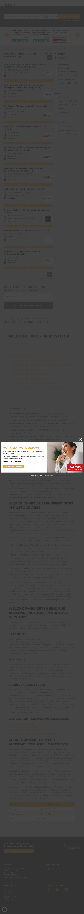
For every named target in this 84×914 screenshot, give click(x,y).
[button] (4, 909)
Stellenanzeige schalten (13, 467)
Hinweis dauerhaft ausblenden (42, 476)
